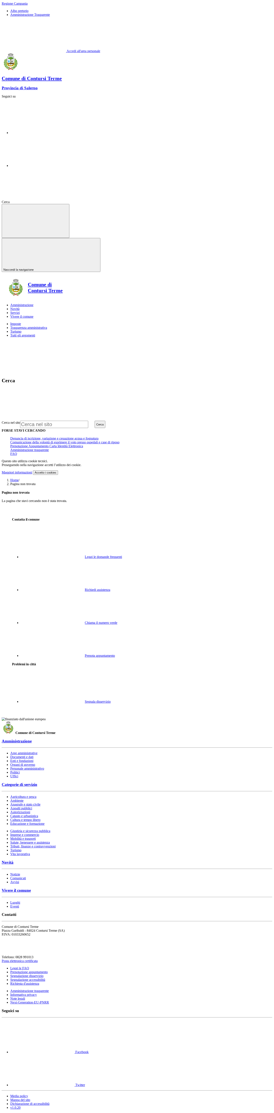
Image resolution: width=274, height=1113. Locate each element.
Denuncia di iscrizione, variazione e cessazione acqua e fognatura (54, 438)
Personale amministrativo (27, 768)
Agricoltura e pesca (23, 797)
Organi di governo (22, 764)
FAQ (13, 454)
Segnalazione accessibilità (27, 980)
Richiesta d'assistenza (24, 983)
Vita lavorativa (20, 854)
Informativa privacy (23, 994)
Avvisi (14, 882)
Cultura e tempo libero (25, 820)
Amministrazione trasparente (29, 450)
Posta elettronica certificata (20, 961)
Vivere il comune (16, 890)
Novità (7, 862)
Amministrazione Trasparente (30, 14)
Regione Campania (15, 3)
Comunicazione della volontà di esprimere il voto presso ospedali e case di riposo (64, 442)
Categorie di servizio (19, 784)
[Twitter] (42, 165)
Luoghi (15, 902)
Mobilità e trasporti (23, 838)
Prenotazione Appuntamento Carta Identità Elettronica (46, 446)
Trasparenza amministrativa (28, 327)
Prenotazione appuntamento (29, 972)
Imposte (15, 324)
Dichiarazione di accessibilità (29, 1104)
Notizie (15, 874)
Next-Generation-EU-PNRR (29, 1002)
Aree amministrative (23, 753)
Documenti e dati (21, 757)
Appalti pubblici (21, 808)
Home (14, 480)
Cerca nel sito (11, 422)
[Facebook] (42, 132)
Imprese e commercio (24, 835)
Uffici (14, 776)
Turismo (15, 331)
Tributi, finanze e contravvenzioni (33, 846)
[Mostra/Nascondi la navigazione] (35, 221)
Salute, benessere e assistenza (30, 842)
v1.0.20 (15, 1107)
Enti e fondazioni (21, 761)
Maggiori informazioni (17, 472)
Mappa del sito (20, 1100)
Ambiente (17, 800)
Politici (15, 772)
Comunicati (18, 878)
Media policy (19, 1096)
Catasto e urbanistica (24, 816)
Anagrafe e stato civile (25, 804)
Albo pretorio (19, 11)
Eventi (14, 906)
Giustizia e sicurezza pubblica (30, 831)
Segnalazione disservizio (26, 976)
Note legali (17, 998)
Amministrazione (17, 741)
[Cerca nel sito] (42, 202)
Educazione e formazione (27, 823)
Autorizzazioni (20, 812)
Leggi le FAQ (19, 968)
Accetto (45, 472)
